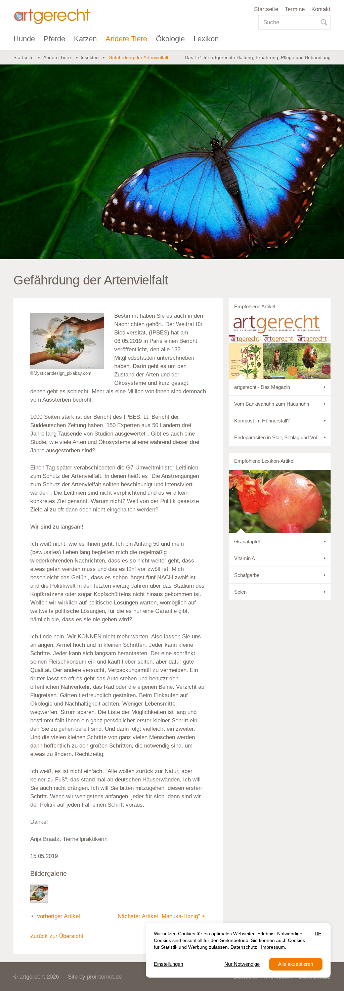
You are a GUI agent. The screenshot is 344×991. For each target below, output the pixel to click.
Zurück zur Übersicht (56, 936)
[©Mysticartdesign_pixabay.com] (67, 341)
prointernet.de (104, 977)
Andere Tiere (126, 39)
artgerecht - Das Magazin (262, 387)
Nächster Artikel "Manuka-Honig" (159, 916)
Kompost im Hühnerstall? (262, 420)
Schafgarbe (246, 575)
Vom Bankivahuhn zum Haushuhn (271, 404)
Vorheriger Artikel (58, 916)
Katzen (85, 39)
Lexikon (206, 39)
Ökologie (170, 39)
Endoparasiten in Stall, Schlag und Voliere (279, 437)
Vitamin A (244, 558)
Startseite (266, 9)
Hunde (24, 39)
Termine (295, 9)
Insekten (90, 57)
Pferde (54, 39)
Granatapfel (247, 541)
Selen (240, 592)
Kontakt (321, 9)
